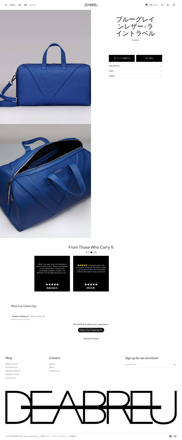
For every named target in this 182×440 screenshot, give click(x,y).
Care (111, 71)
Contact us (54, 371)
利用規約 (72, 436)
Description (114, 66)
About (52, 367)
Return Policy (11, 367)
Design (112, 76)
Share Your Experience (91, 330)
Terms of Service (12, 371)
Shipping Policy (12, 374)
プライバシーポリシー (60, 436)
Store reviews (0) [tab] (38, 316)
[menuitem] (6, 5)
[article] (52, 273)
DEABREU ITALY (17, 436)
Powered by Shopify (31, 436)
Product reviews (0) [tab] (20, 316)
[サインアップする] (174, 364)
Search (52, 364)
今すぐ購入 (149, 58)
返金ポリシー (45, 436)
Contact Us (10, 378)
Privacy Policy (12, 364)
